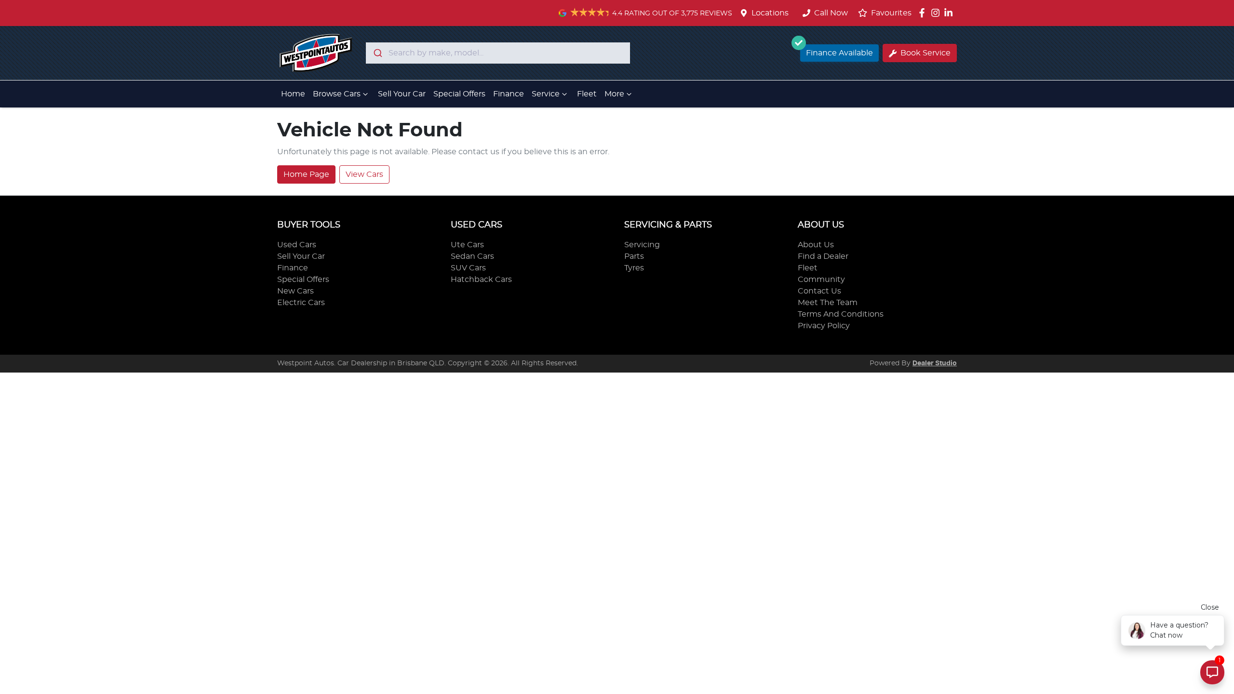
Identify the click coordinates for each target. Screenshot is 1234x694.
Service (546, 94)
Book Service (925, 53)
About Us (816, 245)
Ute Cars (467, 245)
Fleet (587, 94)
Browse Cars (337, 94)
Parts (634, 256)
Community (821, 279)
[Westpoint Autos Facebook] (923, 12)
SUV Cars (468, 268)
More (614, 94)
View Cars (364, 174)
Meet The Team (828, 303)
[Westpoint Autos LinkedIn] (950, 12)
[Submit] (377, 53)
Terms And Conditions (841, 314)
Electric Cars (301, 303)
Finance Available (839, 53)
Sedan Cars (472, 256)
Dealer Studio (934, 363)
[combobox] (498, 53)
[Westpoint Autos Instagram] (937, 12)
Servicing (642, 245)
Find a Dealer (823, 256)
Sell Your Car (402, 94)
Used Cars (296, 245)
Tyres (634, 268)
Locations (770, 13)
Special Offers (459, 94)
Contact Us (819, 291)
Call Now (831, 13)
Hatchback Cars (481, 279)
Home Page (306, 174)
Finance (508, 94)
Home (293, 94)
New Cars (295, 291)
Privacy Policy (824, 326)
